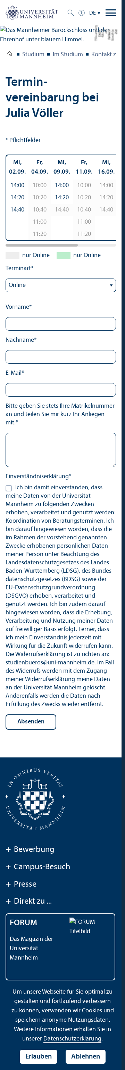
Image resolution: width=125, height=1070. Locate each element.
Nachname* (21, 340)
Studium (33, 54)
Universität (10, 55)
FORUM (23, 923)
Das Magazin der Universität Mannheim (31, 948)
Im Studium (68, 54)
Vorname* (19, 307)
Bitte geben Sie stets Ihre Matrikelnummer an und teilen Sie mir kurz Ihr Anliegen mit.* (60, 414)
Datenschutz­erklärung (72, 1039)
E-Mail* (15, 373)
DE (92, 13)
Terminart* (19, 268)
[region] (61, 198)
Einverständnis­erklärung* (38, 476)
